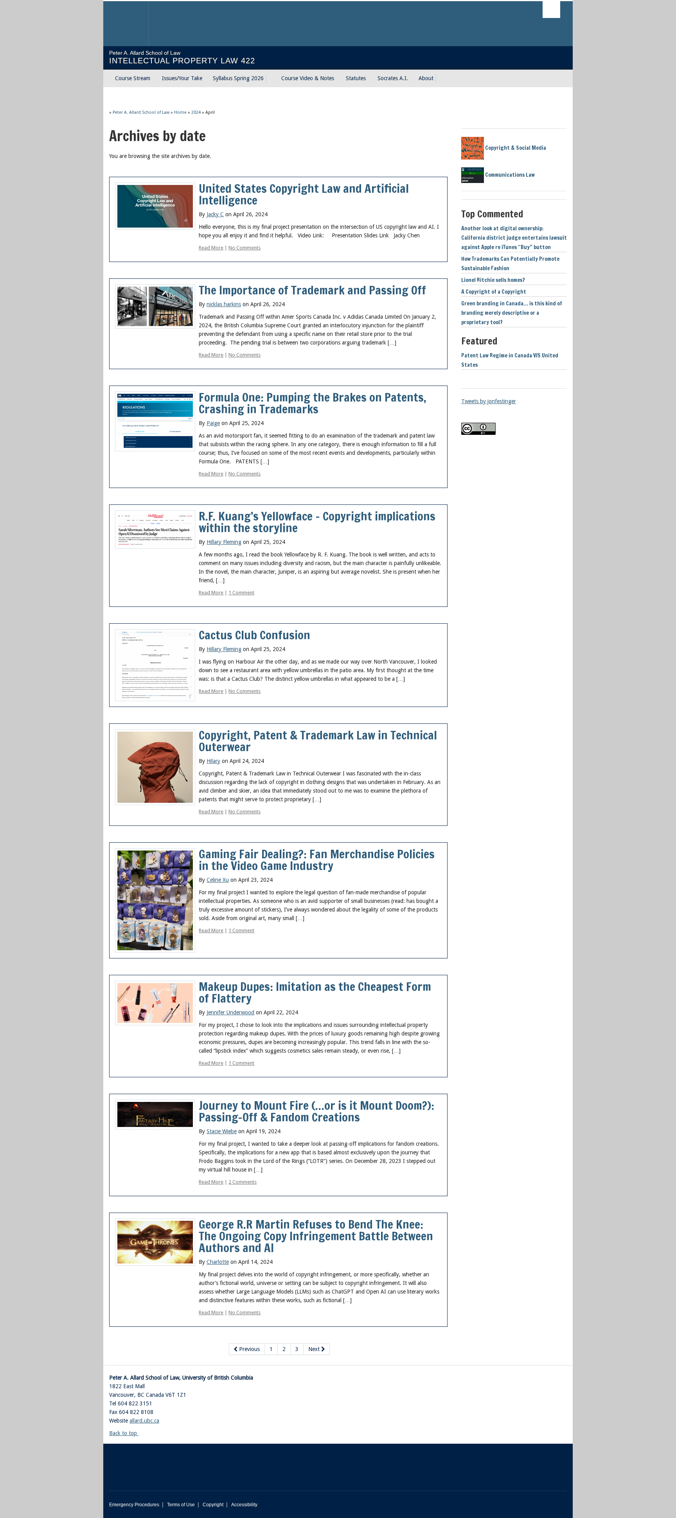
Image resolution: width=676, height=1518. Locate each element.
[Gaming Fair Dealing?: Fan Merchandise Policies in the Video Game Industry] (155, 900)
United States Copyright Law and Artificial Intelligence (304, 194)
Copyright (213, 1504)
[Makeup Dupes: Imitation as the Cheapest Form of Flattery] (155, 1002)
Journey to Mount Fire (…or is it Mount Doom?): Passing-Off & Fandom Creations (316, 1111)
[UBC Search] (551, 9)
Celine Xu (218, 880)
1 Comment (241, 593)
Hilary (213, 761)
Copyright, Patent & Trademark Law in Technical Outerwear (318, 741)
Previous (248, 1349)
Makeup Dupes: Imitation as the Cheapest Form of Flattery (315, 992)
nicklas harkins (224, 304)
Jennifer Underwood (230, 1012)
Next (314, 1349)
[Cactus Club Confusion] (155, 665)
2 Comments (242, 1182)
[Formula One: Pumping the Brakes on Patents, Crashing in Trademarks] (155, 421)
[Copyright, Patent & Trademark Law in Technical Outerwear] (155, 766)
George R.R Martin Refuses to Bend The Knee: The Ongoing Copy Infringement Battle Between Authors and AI (316, 1236)
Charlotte (218, 1262)
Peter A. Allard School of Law (141, 112)
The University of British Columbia (125, 23)
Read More (211, 248)
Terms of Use (181, 1504)
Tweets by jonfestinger (488, 401)
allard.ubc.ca (144, 1421)
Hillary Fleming (224, 542)
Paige (213, 423)
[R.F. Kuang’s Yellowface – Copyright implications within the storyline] (155, 529)
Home (180, 112)
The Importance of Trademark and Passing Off (312, 290)
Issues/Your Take (182, 78)
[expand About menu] (440, 78)
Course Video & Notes (307, 78)
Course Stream (132, 78)
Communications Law (509, 175)
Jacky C (215, 214)
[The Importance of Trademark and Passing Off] (155, 306)
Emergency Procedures (134, 1504)
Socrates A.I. (393, 78)
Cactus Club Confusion (254, 634)
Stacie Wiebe (222, 1131)
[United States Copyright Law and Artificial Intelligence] (155, 206)
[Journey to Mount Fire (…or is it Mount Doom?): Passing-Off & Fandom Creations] (155, 1114)
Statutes (356, 78)
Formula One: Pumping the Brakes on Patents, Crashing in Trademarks (312, 403)
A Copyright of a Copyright (493, 292)
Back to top (123, 1433)
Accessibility (244, 1504)
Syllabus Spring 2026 (238, 78)
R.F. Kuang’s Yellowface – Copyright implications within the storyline (317, 522)
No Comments (244, 248)
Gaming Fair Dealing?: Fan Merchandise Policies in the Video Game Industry (317, 859)
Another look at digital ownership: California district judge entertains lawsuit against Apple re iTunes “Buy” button (514, 237)
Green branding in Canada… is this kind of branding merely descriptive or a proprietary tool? (511, 313)
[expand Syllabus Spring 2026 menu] (270, 78)
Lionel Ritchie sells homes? (493, 280)
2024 (196, 112)
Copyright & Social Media (515, 148)
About (426, 78)
